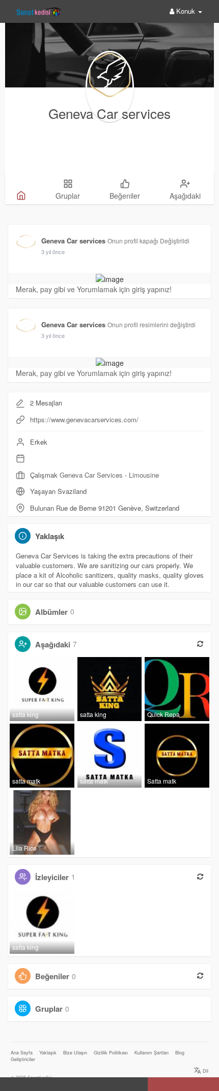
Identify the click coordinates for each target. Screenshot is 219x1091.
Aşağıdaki (52, 643)
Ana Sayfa (22, 1052)
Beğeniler (52, 976)
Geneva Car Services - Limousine (109, 475)
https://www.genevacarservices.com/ (84, 419)
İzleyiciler (52, 876)
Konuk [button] (185, 11)
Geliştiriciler (23, 1059)
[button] (9, 1084)
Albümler (51, 611)
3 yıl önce (53, 251)
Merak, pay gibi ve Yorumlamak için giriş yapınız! (94, 289)
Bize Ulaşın (75, 1052)
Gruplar (49, 1008)
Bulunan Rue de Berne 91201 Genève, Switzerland (104, 508)
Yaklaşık (48, 1052)
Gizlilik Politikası (111, 1052)
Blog (179, 1052)
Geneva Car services (109, 113)
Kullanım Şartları (151, 1052)
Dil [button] (204, 1071)
